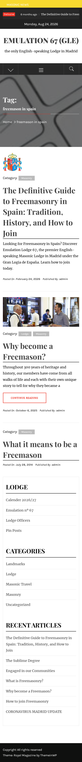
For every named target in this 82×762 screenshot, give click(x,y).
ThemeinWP (48, 755)
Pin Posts (14, 530)
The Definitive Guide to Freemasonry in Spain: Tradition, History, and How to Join (39, 211)
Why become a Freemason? (28, 691)
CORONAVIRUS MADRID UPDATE (34, 711)
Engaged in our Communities (30, 671)
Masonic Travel (19, 584)
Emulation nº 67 (20, 510)
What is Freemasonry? (24, 681)
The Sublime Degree (23, 660)
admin (63, 279)
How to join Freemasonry (27, 701)
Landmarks (15, 564)
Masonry (26, 178)
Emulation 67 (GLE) (41, 40)
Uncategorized (18, 604)
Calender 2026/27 (21, 500)
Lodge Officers (18, 520)
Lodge (25, 334)
